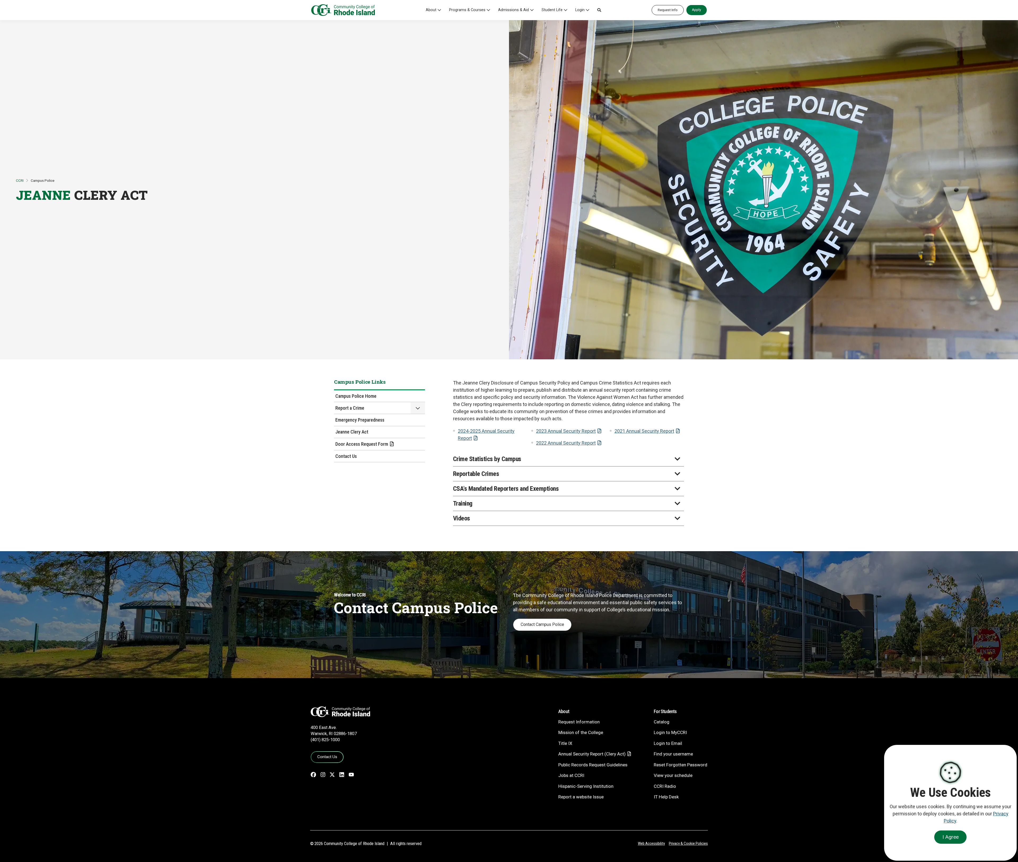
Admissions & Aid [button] (513, 10)
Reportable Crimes (476, 474)
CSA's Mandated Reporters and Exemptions (506, 488)
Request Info (668, 10)
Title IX (565, 743)
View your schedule (673, 775)
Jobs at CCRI (571, 775)
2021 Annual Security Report (644, 431)
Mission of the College (580, 732)
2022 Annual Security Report (566, 443)
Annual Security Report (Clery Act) (592, 754)
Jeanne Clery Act (351, 432)
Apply (696, 9)
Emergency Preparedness (359, 420)
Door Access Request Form (361, 444)
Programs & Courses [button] (467, 10)
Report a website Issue (581, 796)
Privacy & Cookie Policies (688, 843)
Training (462, 503)
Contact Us (346, 456)
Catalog (661, 721)
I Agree (950, 837)
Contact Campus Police (542, 624)
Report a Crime (349, 408)
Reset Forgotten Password (680, 764)
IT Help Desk (666, 796)
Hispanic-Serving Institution (585, 786)
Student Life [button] (552, 10)
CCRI (20, 180)
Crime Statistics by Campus (487, 459)
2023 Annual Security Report (566, 431)
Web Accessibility (651, 843)
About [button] (431, 10)
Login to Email (668, 743)
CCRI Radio (665, 786)
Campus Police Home (355, 396)
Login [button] (580, 10)
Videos (461, 518)
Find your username (673, 754)
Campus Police (42, 180)
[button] (599, 10)
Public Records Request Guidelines (593, 764)
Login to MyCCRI (670, 732)
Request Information (579, 721)
